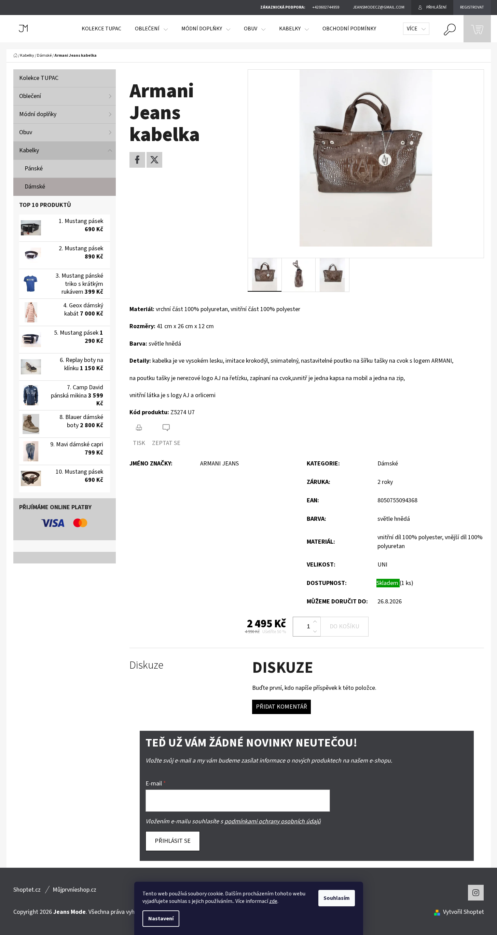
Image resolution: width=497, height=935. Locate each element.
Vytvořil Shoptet (463, 912)
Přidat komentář (281, 706)
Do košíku (344, 626)
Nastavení (161, 918)
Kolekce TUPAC (38, 78)
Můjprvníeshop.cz (74, 889)
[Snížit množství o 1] (315, 631)
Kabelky (29, 150)
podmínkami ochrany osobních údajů (272, 821)
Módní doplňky (37, 114)
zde (273, 901)
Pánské (34, 168)
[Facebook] (137, 160)
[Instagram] (476, 893)
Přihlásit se (173, 841)
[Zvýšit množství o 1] (315, 622)
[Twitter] (154, 160)
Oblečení (30, 96)
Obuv (25, 132)
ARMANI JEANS (219, 463)
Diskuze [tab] (146, 665)
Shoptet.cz (27, 889)
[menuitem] (101, 28)
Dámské (35, 186)
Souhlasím (336, 898)
